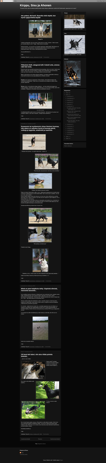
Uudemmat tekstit (25, 439)
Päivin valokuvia (68, 145)
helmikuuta (69, 132)
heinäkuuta (69, 106)
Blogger (61, 460)
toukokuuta (69, 126)
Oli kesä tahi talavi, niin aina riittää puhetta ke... (73, 121)
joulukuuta (69, 96)
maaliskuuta (70, 130)
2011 (67, 92)
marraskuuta (70, 98)
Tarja (22, 452)
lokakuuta (69, 100)
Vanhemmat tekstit (55, 439)
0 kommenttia (46, 434)
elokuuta (69, 104)
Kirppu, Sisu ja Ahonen (35, 5)
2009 (67, 136)
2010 (67, 94)
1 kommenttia (48, 118)
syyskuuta (69, 102)
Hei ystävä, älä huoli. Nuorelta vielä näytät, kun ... (73, 108)
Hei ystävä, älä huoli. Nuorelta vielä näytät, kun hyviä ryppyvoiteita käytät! (38, 16)
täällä (48, 275)
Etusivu (40, 439)
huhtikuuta (69, 128)
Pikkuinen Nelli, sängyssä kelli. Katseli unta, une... (74, 112)
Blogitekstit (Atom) (42, 443)
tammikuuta (70, 134)
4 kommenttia (46, 57)
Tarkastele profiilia (23, 454)
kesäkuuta (69, 124)
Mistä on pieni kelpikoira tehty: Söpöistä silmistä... (74, 118)
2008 (67, 138)
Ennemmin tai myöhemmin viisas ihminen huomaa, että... (74, 115)
